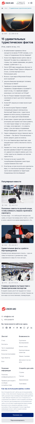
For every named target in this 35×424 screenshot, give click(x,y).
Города (21, 376)
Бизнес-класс (23, 346)
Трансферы (22, 383)
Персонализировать (17, 420)
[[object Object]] (2, 327)
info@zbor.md (9, 316)
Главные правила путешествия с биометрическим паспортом (15, 287)
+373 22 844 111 (20, 3)
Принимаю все (17, 415)
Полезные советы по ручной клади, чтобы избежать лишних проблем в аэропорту (16, 210)
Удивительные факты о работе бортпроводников (14, 249)
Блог (6, 8)
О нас (3, 340)
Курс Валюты (5, 358)
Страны (21, 372)
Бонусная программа (8, 354)
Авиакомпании (23, 380)
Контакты (4, 344)
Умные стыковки (24, 356)
